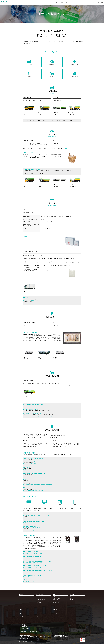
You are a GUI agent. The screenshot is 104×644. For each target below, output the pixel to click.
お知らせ (37, 611)
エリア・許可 (55, 601)
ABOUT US (85, 2)
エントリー (20, 617)
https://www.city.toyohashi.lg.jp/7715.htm (31, 463)
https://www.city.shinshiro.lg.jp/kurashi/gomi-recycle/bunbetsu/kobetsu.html (38, 484)
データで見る (21, 616)
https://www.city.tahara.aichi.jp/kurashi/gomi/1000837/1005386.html (36, 475)
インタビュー (21, 613)
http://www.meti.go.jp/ (27, 518)
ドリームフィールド (39, 596)
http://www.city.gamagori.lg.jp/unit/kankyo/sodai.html (33, 490)
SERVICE (77, 2)
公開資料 (71, 599)
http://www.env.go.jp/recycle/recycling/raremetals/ (32, 553)
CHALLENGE (69, 2)
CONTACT (100, 2)
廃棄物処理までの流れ (56, 598)
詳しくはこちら (65, 148)
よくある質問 (55, 604)
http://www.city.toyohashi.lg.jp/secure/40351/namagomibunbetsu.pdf (36, 405)
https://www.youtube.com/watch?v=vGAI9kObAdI (32, 562)
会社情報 (71, 598)
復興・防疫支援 (38, 602)
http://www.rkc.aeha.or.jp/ (28, 522)
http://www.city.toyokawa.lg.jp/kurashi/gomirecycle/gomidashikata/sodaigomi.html (39, 469)
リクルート (37, 616)
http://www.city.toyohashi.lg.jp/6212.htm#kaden (32, 527)
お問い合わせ (55, 609)
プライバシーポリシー (57, 613)
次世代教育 (37, 604)
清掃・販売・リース (56, 602)
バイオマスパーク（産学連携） (41, 598)
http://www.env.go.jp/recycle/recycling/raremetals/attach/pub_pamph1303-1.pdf (38, 558)
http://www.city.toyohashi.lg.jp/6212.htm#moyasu (32, 413)
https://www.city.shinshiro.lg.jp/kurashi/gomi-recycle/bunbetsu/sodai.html (37, 481)
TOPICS (37, 609)
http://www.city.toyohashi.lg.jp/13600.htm (31, 576)
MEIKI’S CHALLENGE (39, 594)
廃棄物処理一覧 (55, 599)
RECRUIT (93, 2)
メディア (37, 613)
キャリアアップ (21, 614)
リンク (71, 609)
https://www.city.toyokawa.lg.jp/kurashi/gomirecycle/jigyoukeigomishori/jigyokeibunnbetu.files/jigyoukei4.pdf (44, 416)
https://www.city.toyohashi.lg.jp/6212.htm (31, 461)
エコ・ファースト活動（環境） (41, 599)
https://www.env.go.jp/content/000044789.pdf (32, 303)
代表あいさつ (72, 596)
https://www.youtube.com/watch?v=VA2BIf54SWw (32, 572)
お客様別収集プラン (56, 596)
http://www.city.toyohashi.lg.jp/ (29, 530)
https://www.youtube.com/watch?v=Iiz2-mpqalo (32, 567)
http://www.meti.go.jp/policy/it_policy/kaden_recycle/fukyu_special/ (36, 515)
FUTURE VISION (59, 2)
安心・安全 (37, 601)
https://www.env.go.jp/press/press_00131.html (32, 300)
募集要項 (20, 611)
